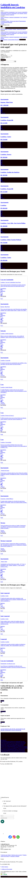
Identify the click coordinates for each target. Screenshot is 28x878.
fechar (2, 27)
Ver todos (3, 740)
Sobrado (21, 13)
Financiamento (22, 21)
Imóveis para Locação (16, 855)
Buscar (3, 59)
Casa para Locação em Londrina (9, 747)
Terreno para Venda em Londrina (8, 745)
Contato (2, 23)
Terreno (25, 13)
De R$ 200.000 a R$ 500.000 (15, 729)
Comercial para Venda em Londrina (16, 744)
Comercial (3, 14)
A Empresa (3, 21)
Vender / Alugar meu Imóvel (12, 21)
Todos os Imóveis (5, 12)
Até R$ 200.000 (4, 729)
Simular (2, 700)
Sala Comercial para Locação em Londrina (15, 751)
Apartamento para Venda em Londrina (10, 741)
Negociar (3, 722)
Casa (16, 12)
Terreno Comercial (10, 14)
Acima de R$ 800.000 (16, 730)
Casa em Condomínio (22, 12)
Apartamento (12, 12)
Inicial (2, 29)
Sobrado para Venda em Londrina (19, 746)
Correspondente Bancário (6, 22)
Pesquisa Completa (14, 856)
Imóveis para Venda (5, 855)
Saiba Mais (3, 711)
